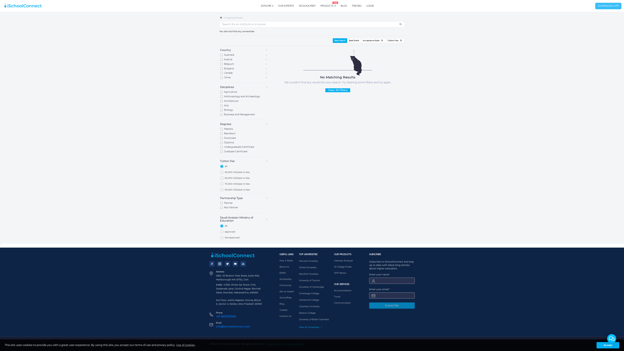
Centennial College (309, 300)
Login (370, 6)
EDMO (283, 273)
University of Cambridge (311, 287)
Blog (344, 6)
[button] (611, 338)
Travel (337, 297)
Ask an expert (287, 291)
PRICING (357, 6)
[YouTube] (235, 263)
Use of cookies (185, 345)
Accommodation (342, 290)
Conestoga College (309, 293)
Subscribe (392, 305)
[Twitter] (227, 263)
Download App (608, 6)
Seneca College (307, 313)
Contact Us (285, 316)
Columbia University (309, 306)
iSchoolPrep (307, 6)
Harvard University (308, 261)
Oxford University (307, 267)
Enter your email (379, 289)
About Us (284, 267)
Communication (342, 303)
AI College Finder (343, 267)
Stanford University (308, 274)
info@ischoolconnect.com (233, 326)
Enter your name (379, 274)
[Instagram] (219, 263)
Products (327, 4)
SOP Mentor (340, 273)
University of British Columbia (314, 319)
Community (285, 285)
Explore (266, 6)
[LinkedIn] (243, 263)
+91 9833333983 (226, 316)
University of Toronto (309, 280)
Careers (283, 310)
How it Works (286, 261)
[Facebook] (211, 263)
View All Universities (309, 327)
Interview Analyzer (343, 261)
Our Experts (286, 6)
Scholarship (286, 279)
